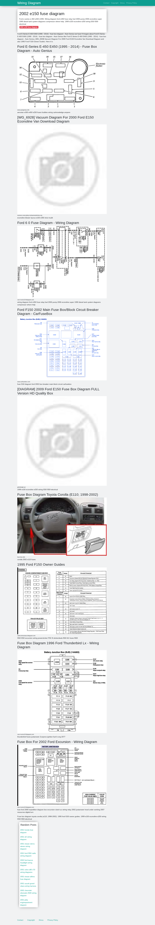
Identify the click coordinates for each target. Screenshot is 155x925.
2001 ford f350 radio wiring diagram (28, 854)
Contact (106, 3)
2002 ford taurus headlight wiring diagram (26, 862)
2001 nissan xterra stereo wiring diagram (27, 846)
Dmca (122, 3)
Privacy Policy (131, 3)
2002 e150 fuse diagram (29, 27)
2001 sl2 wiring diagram (26, 838)
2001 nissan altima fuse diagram (27, 878)
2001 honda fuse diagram (26, 831)
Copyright (114, 3)
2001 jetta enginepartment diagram (26, 902)
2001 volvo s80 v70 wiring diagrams (27, 871)
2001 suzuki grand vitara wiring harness (28, 884)
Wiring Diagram (29, 3)
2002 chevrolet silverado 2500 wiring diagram (28, 892)
